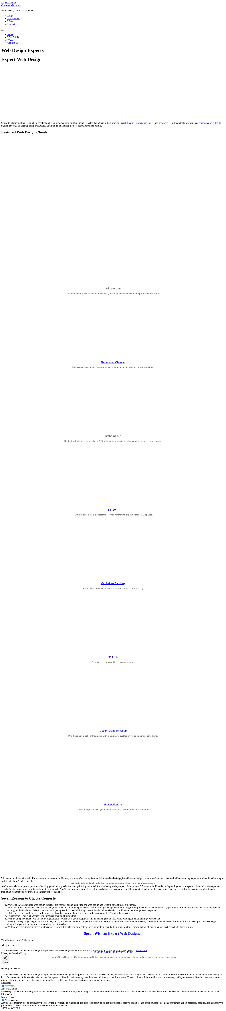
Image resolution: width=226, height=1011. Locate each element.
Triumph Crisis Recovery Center (113, 951)
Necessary (10, 986)
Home (10, 15)
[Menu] (2, 30)
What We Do (13, 18)
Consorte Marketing (11, 5)
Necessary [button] (6, 983)
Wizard (10, 21)
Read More (141, 950)
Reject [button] (130, 950)
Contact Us (12, 24)
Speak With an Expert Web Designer (113, 933)
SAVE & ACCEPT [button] (10, 1008)
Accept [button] (122, 950)
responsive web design (210, 123)
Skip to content (8, 2)
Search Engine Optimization (133, 123)
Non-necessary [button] (8, 997)
